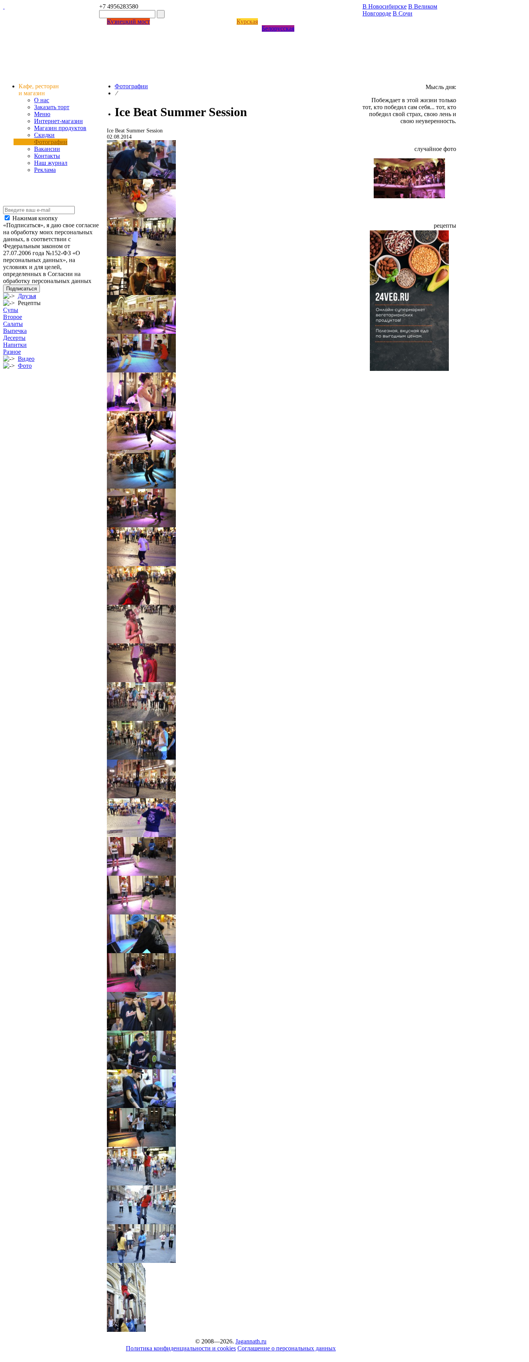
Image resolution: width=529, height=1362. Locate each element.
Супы (10, 310)
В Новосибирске (384, 6)
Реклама (45, 169)
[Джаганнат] (4, 6)
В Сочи (402, 13)
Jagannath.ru (250, 1341)
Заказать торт (51, 107)
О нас (41, 100)
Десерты (14, 337)
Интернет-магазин (58, 121)
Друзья (27, 296)
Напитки (15, 344)
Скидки (44, 135)
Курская (247, 21)
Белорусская (278, 28)
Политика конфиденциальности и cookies (181, 1348)
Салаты (13, 324)
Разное (12, 351)
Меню (42, 114)
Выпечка (15, 331)
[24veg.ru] (409, 368)
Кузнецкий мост (128, 21)
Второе (12, 317)
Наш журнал (50, 163)
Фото (25, 365)
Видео (26, 358)
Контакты (47, 156)
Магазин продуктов (60, 128)
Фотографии (50, 142)
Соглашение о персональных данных (286, 1348)
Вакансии (47, 149)
